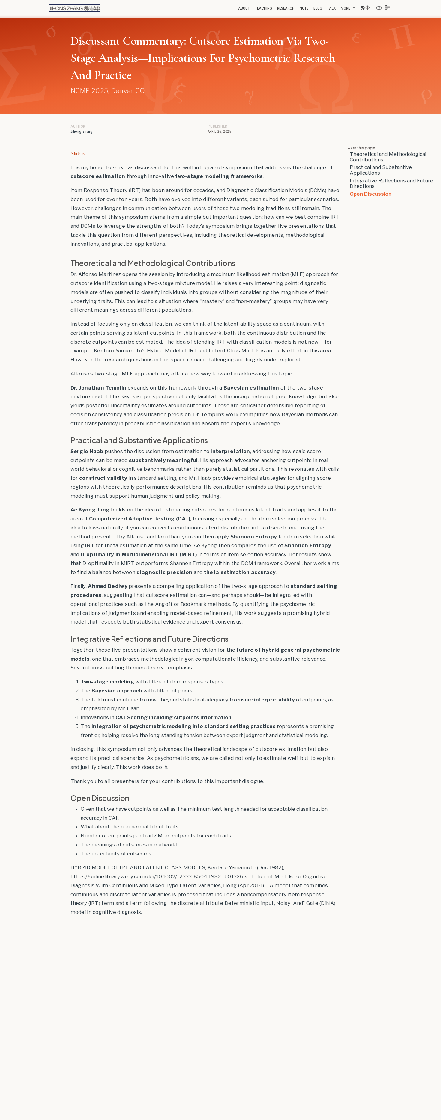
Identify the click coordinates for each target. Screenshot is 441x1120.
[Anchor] (240, 263)
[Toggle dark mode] (379, 7)
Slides (78, 153)
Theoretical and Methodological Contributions (388, 157)
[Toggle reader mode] (388, 7)
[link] (348, 8)
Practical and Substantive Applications (381, 170)
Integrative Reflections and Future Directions (391, 183)
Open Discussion (371, 194)
